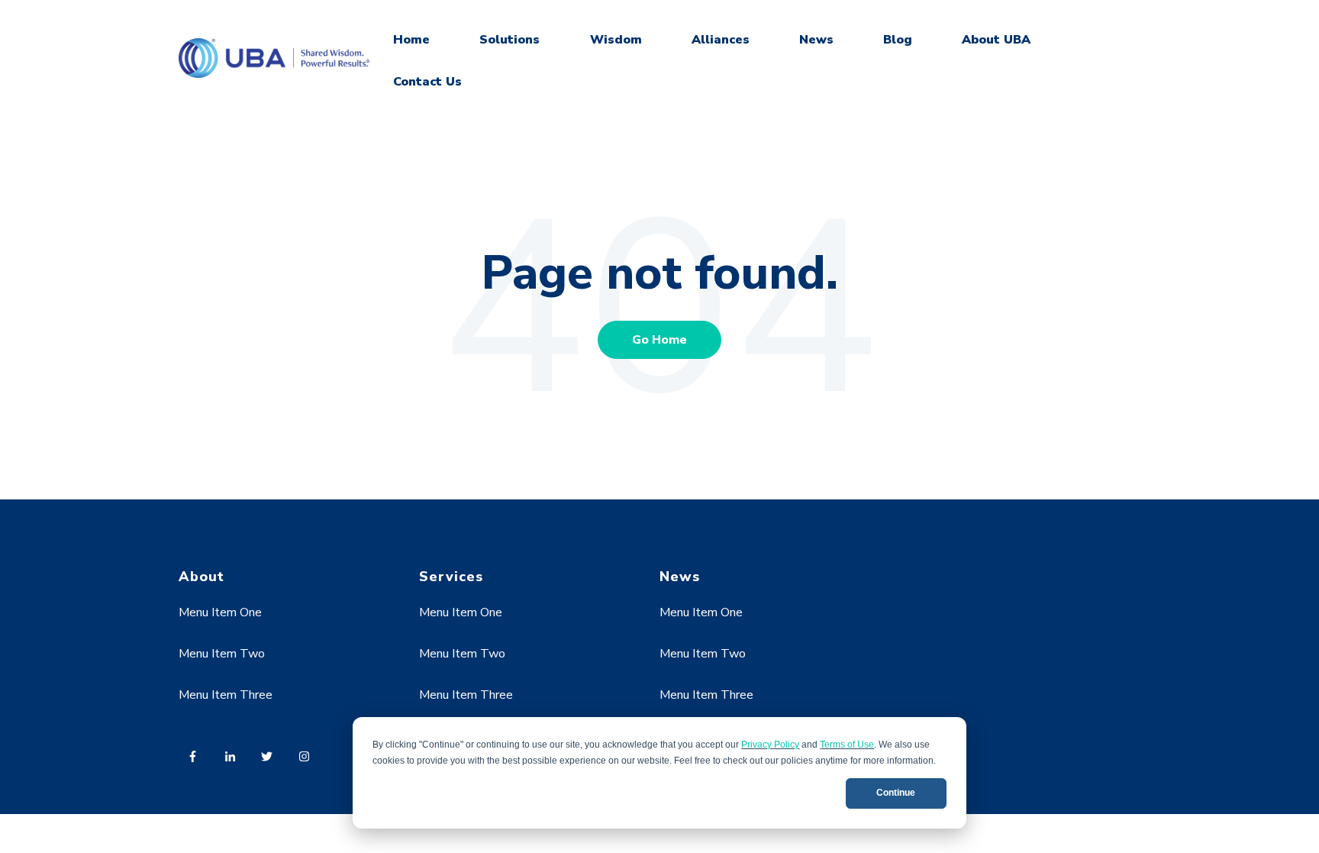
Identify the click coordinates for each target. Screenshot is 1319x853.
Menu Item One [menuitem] (220, 612)
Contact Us (427, 81)
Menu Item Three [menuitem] (226, 695)
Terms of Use (847, 744)
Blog (897, 39)
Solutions (509, 39)
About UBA (996, 39)
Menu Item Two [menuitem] (222, 653)
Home (411, 39)
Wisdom (616, 39)
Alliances (721, 39)
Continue (895, 792)
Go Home (659, 339)
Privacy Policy (770, 744)
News (816, 39)
